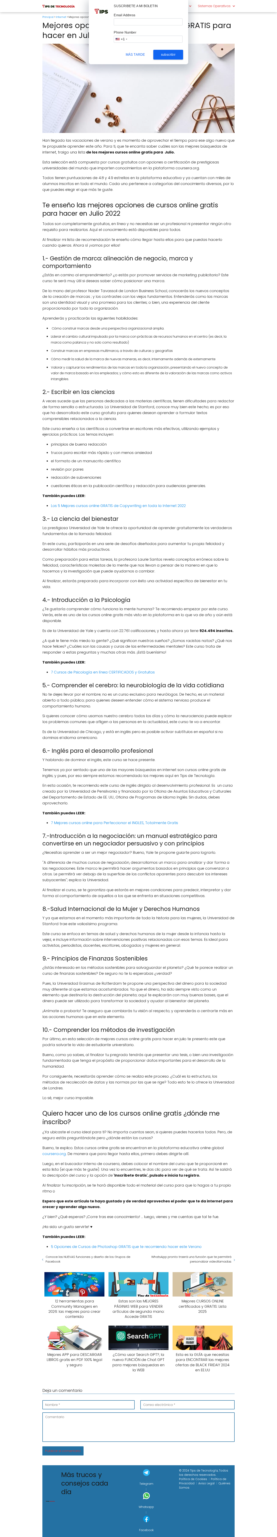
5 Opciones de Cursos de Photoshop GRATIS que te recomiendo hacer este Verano (126, 1246)
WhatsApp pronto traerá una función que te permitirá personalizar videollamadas (191, 1259)
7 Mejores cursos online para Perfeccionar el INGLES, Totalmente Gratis (114, 822)
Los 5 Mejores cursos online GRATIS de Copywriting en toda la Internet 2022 (118, 505)
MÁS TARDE (135, 54)
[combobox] (121, 39)
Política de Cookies (193, 1479)
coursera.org (54, 1153)
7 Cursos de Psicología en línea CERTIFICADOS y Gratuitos (103, 672)
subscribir (168, 54)
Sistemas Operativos (214, 6)
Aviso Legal (206, 1483)
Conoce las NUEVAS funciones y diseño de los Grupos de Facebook (88, 1259)
